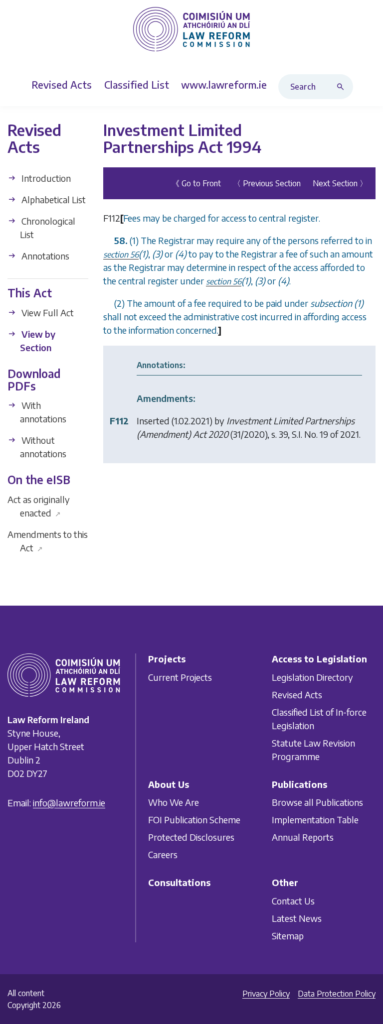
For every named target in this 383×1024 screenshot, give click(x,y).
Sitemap (288, 935)
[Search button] (342, 86)
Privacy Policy (266, 994)
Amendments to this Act (47, 540)
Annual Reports (303, 837)
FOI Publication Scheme (194, 820)
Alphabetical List (52, 199)
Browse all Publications (317, 802)
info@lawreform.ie (69, 802)
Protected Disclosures (191, 837)
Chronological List (47, 227)
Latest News (297, 918)
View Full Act (46, 312)
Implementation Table (315, 820)
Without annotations (42, 446)
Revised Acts (297, 694)
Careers (163, 855)
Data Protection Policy (337, 994)
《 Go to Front (196, 183)
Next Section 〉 (340, 183)
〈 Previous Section (267, 183)
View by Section (37, 340)
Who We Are (173, 802)
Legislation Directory (312, 677)
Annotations (44, 255)
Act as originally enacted (38, 505)
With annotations (42, 411)
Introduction (45, 178)
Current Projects (180, 677)
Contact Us (293, 900)
